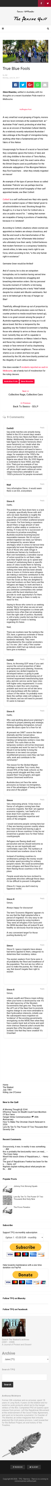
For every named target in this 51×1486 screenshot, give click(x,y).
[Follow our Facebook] (41, 3)
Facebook (22, 1309)
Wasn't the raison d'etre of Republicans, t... (22, 1156)
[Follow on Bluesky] (47, 3)
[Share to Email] (44, 85)
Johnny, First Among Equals (25, 1186)
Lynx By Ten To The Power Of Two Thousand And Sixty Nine (28, 1198)
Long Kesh (14, 1402)
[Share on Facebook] (15, 85)
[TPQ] (25, 21)
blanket (37, 1402)
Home (5, 1085)
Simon (10, 800)
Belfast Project (15, 1422)
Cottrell (6, 199)
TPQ (20, 1479)
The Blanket (8, 1087)
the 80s (14, 1407)
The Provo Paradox (22, 1207)
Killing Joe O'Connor (12, 1092)
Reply (42, 428)
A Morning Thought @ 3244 (15, 1109)
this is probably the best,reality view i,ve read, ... (24, 1151)
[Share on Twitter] (22, 85)
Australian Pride (11, 381)
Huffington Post (26, 109)
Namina (26, 1479)
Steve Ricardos (27, 381)
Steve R (10, 501)
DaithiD (10, 428)
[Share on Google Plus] (30, 85)
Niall (9, 485)
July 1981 (7, 1090)
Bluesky (21, 1298)
